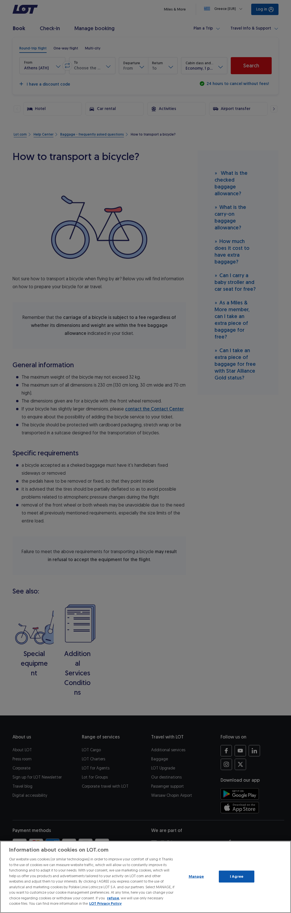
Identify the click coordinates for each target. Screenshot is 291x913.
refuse (113, 898)
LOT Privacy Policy (105, 903)
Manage (196, 876)
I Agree (236, 876)
